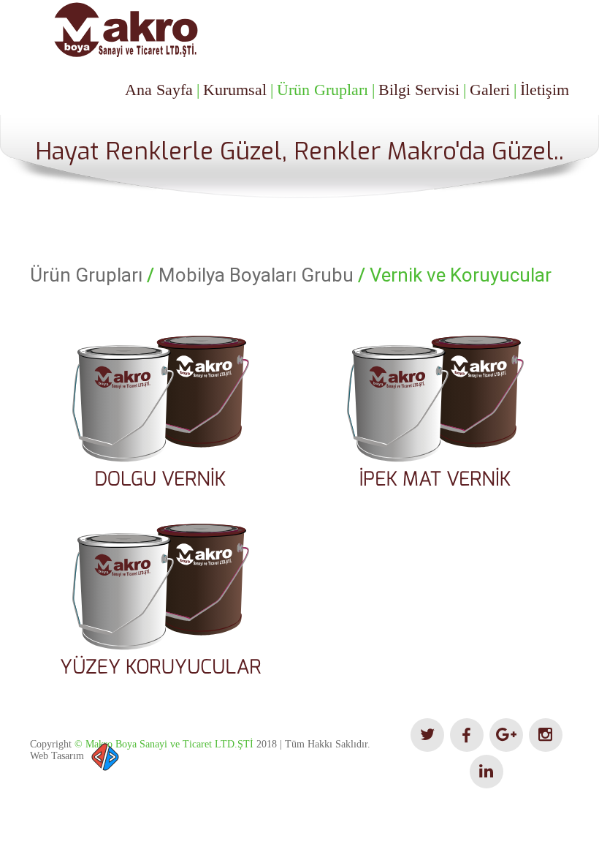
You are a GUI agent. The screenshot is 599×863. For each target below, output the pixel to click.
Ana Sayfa (159, 89)
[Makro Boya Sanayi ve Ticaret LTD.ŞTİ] (125, 29)
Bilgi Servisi (418, 89)
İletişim (544, 89)
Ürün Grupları (322, 89)
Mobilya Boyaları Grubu (256, 275)
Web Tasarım (57, 755)
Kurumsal (235, 89)
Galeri (490, 89)
